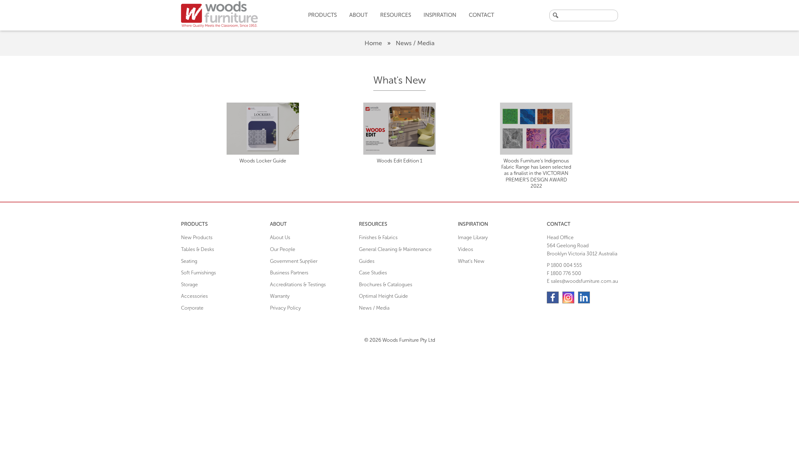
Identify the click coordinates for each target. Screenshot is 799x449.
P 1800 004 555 (564, 265)
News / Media (374, 308)
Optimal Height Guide (383, 296)
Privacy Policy (285, 308)
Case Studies (373, 273)
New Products (197, 237)
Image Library (473, 237)
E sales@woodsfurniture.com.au (582, 281)
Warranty (280, 296)
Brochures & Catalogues (385, 284)
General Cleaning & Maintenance (395, 249)
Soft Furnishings (198, 273)
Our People (282, 249)
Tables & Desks (197, 249)
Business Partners (289, 273)
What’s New (471, 261)
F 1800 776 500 (564, 273)
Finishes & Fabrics (378, 237)
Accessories (194, 296)
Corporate (192, 308)
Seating (189, 261)
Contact (481, 15)
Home (373, 43)
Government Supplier (293, 261)
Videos (465, 249)
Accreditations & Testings (298, 284)
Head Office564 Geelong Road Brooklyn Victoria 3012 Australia (582, 245)
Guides (367, 261)
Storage (189, 284)
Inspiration (440, 15)
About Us (280, 237)
